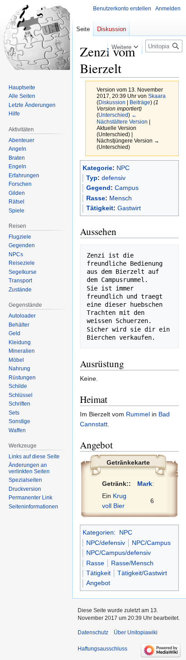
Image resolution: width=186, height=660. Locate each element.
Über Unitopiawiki (136, 632)
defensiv (114, 177)
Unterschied (113, 115)
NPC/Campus (151, 542)
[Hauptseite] (36, 36)
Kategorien (98, 532)
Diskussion (112, 102)
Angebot (98, 582)
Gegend (98, 187)
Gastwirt (129, 208)
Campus (127, 187)
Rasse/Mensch (132, 563)
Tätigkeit (99, 208)
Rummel (138, 414)
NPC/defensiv (105, 542)
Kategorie (97, 167)
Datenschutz (93, 632)
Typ (92, 177)
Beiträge (140, 102)
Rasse (95, 198)
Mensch (120, 198)
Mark (144, 483)
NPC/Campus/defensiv (118, 552)
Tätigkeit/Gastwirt (142, 573)
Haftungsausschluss (102, 649)
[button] (125, 45)
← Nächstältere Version (122, 118)
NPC (123, 167)
